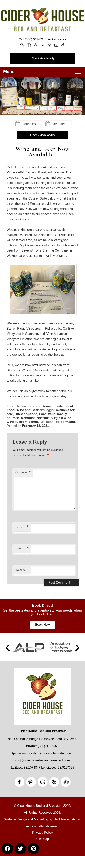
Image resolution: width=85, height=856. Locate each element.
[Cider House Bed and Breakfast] (42, 27)
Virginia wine (61, 418)
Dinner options (26, 414)
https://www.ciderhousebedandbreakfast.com (42, 753)
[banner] (42, 616)
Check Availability (42, 58)
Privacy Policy (42, 832)
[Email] (56, 45)
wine (10, 422)
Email (22, 548)
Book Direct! (42, 605)
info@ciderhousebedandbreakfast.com (42, 760)
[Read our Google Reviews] (43, 782)
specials (43, 418)
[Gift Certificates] (29, 45)
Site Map (42, 839)
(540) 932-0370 (35, 39)
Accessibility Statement (42, 826)
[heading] (42, 151)
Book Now (42, 624)
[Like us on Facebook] (19, 782)
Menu (9, 71)
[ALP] (42, 647)
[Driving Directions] (35, 45)
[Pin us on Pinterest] (31, 782)
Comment (23, 472)
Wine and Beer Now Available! (42, 151)
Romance (28, 418)
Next (77, 647)
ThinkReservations (66, 819)
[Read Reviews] (66, 782)
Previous (7, 647)
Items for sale (52, 406)
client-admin (28, 422)
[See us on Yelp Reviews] (54, 782)
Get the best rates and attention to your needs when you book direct (42, 612)
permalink (68, 422)
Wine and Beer (27, 410)
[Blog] (42, 45)
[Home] (22, 45)
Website (20, 569)
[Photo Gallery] (49, 45)
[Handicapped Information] (63, 45)
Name (22, 527)
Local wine (47, 414)
